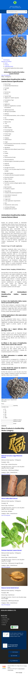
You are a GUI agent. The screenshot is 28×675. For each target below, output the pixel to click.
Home (5, 63)
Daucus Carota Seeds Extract (10, 588)
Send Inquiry (6, 60)
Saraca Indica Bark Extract (9, 498)
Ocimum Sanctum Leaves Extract (11, 550)
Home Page (4, 617)
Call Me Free (15, 660)
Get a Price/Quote (5, 75)
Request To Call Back (6, 61)
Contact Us (4, 622)
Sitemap (4, 624)
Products (6, 64)
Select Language (19, 672)
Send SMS (15, 655)
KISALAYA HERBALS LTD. (15, 7)
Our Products (5, 620)
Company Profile (5, 619)
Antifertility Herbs (8, 66)
